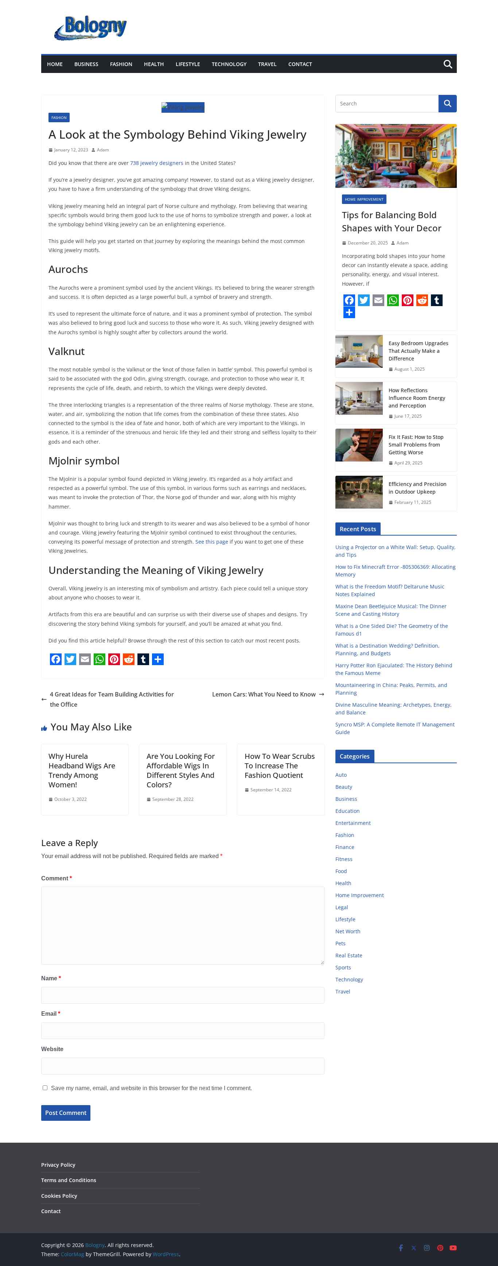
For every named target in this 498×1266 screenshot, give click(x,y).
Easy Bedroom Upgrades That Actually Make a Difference (418, 351)
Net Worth (348, 931)
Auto (341, 774)
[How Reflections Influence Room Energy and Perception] (359, 403)
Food (341, 871)
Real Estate (348, 955)
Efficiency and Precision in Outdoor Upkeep (418, 487)
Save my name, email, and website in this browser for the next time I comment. (151, 1088)
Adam (103, 150)
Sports (343, 967)
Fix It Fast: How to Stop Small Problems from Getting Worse (416, 444)
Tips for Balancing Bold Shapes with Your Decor (391, 221)
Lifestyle (188, 64)
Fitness (344, 859)
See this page (211, 541)
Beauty (343, 786)
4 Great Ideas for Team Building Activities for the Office (112, 699)
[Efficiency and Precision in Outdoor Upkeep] (359, 493)
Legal (341, 907)
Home (55, 64)
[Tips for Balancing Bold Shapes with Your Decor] (396, 156)
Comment (56, 878)
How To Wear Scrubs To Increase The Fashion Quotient (280, 765)
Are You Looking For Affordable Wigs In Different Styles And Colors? (181, 770)
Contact (300, 64)
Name (51, 978)
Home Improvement (364, 199)
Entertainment (353, 822)
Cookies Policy (59, 1195)
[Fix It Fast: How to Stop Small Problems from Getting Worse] (359, 450)
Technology (229, 64)
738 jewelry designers (156, 162)
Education (347, 810)
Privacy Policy (58, 1164)
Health (154, 64)
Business (86, 64)
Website (52, 1049)
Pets (340, 943)
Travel (267, 64)
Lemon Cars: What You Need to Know (264, 694)
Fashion (121, 64)
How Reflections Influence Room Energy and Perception (417, 398)
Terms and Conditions (68, 1180)
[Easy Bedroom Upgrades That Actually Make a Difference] (359, 356)
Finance (344, 847)
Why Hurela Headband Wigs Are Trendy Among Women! (81, 770)
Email (50, 1014)
